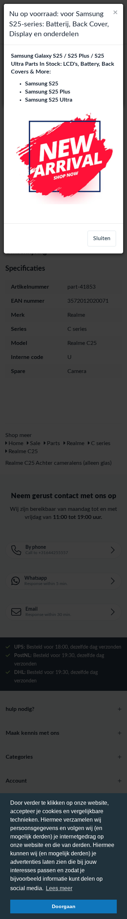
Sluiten (101, 238)
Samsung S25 (41, 83)
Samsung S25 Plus (47, 92)
